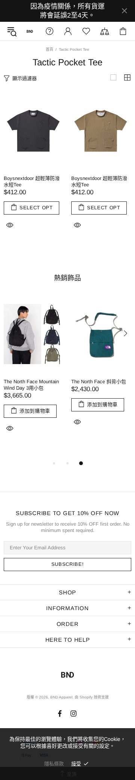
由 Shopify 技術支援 (92, 697)
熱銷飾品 (67, 278)
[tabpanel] (34, 374)
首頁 (49, 49)
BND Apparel (30, 31)
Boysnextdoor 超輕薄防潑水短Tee (32, 181)
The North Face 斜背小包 (98, 381)
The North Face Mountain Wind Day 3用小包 (31, 385)
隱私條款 (54, 763)
